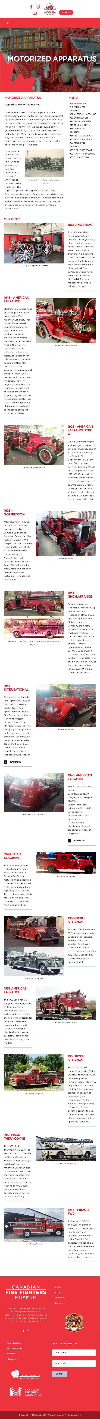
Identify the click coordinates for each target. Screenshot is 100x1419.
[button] (18, 762)
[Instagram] (28, 1331)
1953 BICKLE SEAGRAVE (80, 150)
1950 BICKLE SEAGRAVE (80, 139)
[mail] (35, 13)
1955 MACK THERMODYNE (82, 154)
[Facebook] (24, 1331)
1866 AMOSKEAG (77, 103)
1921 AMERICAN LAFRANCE (82, 114)
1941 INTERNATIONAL (79, 125)
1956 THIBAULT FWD (79, 157)
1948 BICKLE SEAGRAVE (81, 135)
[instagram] (38, 7)
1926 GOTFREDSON (78, 118)
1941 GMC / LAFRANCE (80, 121)
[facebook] (31, 7)
